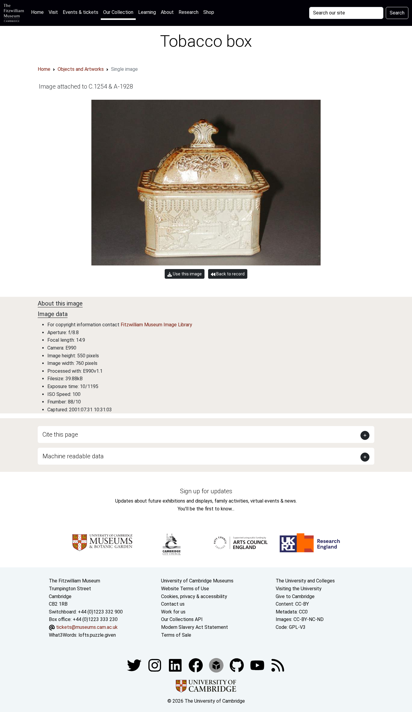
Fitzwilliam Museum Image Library (156, 325)
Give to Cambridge (295, 596)
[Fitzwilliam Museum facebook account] (176, 665)
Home (38, 12)
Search (397, 13)
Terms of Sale (176, 635)
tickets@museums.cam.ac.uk (87, 627)
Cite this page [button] (60, 434)
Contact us (173, 604)
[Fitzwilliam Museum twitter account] (135, 665)
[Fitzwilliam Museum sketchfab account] (217, 665)
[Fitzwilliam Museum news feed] (277, 665)
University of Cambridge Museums (197, 581)
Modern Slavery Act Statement (194, 627)
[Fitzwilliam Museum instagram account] (155, 665)
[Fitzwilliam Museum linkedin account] (196, 665)
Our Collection (118, 12)
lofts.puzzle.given (97, 635)
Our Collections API (182, 619)
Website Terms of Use (185, 588)
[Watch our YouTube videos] (258, 665)
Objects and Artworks (81, 69)
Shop (208, 12)
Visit (53, 12)
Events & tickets (80, 12)
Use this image (187, 273)
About (167, 12)
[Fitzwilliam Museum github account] (237, 665)
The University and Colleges (305, 581)
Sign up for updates (206, 491)
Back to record (230, 273)
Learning (147, 12)
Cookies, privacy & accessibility (194, 596)
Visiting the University (299, 588)
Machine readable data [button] (73, 456)
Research (188, 12)
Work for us (173, 612)
